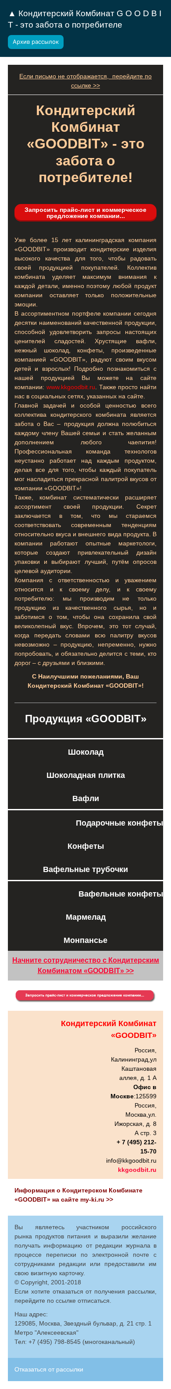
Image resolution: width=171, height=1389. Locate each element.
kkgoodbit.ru (137, 1169)
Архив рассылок (36, 41)
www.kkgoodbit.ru (70, 386)
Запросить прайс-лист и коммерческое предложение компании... (85, 213)
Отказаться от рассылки (48, 1369)
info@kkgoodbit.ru (131, 1160)
